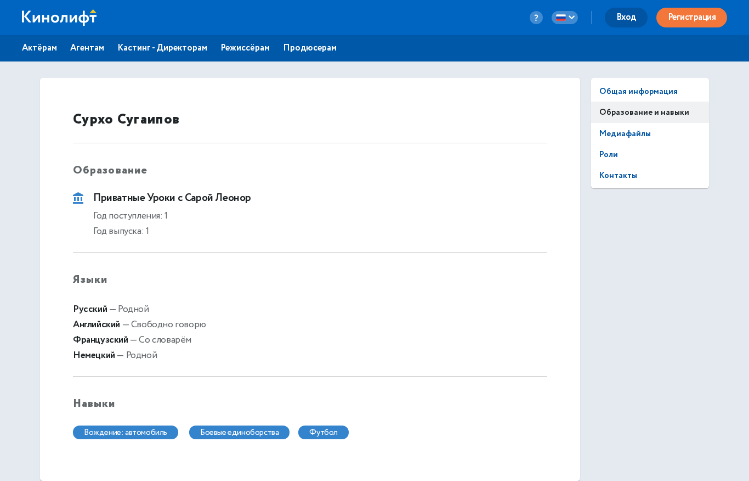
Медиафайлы (625, 133)
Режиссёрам (245, 48)
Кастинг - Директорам (162, 48)
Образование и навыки (644, 112)
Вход (626, 17)
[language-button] (565, 17)
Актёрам (39, 48)
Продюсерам (310, 48)
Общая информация (638, 91)
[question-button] (536, 17)
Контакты (618, 175)
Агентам (87, 48)
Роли (608, 154)
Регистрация (692, 17)
